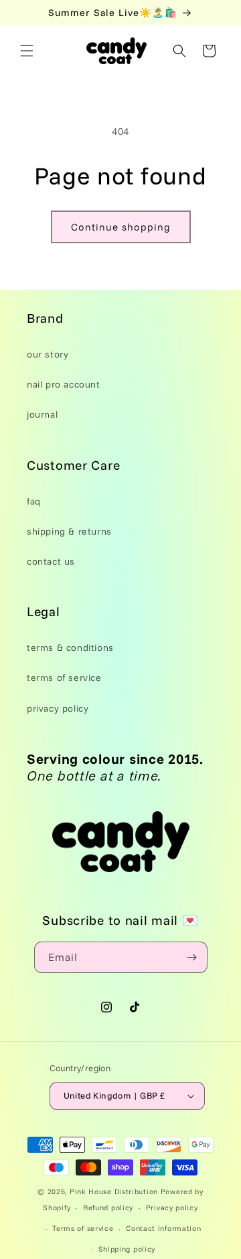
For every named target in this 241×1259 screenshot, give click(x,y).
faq (34, 501)
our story (47, 354)
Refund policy (108, 1207)
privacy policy (57, 708)
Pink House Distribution (115, 1191)
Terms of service (82, 1228)
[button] (27, 50)
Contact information (163, 1228)
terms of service (64, 678)
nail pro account (63, 384)
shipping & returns (69, 531)
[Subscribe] (192, 957)
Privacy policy (172, 1207)
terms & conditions (70, 648)
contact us (51, 561)
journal (42, 414)
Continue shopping (121, 227)
